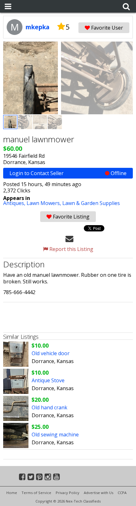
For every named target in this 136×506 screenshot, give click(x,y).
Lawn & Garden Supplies (91, 203)
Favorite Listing (71, 216)
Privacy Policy (67, 492)
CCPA (122, 492)
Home (11, 492)
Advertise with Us (98, 492)
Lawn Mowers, (44, 203)
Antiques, (15, 203)
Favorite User (106, 27)
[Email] (69, 238)
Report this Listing (70, 249)
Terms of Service (36, 492)
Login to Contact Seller (68, 173)
